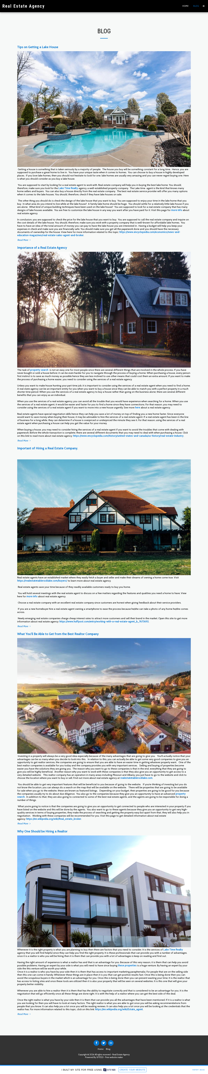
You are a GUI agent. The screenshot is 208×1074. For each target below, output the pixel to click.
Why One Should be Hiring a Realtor (42, 831)
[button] (203, 6)
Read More (23, 239)
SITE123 (100, 1057)
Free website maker (114, 1057)
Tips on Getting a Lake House (37, 47)
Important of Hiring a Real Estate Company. (47, 448)
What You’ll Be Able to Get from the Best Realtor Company (58, 634)
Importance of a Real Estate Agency (42, 247)
